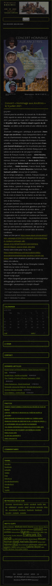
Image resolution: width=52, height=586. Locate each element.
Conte (45, 529)
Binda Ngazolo (16, 529)
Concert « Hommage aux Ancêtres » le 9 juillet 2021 (25, 104)
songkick (33, 504)
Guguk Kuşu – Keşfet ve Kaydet (15, 375)
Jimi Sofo (25, 539)
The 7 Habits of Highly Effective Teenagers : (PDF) (22, 378)
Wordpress (17, 580)
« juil (5, 333)
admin (22, 298)
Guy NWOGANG (17, 539)
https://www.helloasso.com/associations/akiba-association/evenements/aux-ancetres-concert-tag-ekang (24, 255)
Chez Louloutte (10, 438)
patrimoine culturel (36, 544)
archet (36, 527)
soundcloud (13, 510)
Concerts (34, 289)
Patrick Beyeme (32, 295)
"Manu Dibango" (9, 527)
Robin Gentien (21, 547)
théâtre (25, 549)
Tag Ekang (11, 549)
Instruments (42, 289)
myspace (8, 504)
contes (7, 531)
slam (42, 547)
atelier (8, 529)
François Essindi (10, 295)
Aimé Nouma (25, 292)
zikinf (27, 507)
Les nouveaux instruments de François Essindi (22, 430)
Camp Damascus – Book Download (17, 384)
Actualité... (26, 289)
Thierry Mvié (18, 549)
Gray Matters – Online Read (14, 393)
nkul (15, 544)
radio (13, 546)
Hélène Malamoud (32, 577)
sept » (33, 333)
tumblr (26, 504)
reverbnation (18, 504)
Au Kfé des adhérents (12, 436)
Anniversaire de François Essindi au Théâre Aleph (23, 418)
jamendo (39, 507)
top (14, 574)
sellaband (12, 507)
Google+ (8, 513)
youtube (16, 513)
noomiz (20, 507)
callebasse (30, 529)
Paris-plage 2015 (10, 433)
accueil (19, 574)
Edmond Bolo (41, 292)
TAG (6, 548)
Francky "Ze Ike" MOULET (14, 535)
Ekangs (25, 531)
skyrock (32, 507)
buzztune (22, 510)
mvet (16, 541)
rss (38, 574)
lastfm (39, 504)
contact (8, 355)
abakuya (16, 292)
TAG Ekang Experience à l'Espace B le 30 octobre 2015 (24, 427)
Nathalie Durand (28, 541)
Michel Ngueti (33, 539)
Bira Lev (23, 529)
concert (33, 292)
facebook (30, 510)
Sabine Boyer (33, 546)
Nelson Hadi (21, 295)
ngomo (8, 544)
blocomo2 (35, 580)
